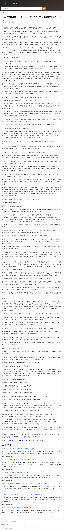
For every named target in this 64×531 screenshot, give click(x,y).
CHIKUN (38, 440)
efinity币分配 (44, 440)
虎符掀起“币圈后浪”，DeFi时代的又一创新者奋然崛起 (19, 448)
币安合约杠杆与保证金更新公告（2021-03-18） (17, 507)
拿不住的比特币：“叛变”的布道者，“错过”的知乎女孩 (19, 459)
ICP (5, 12)
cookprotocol (21, 440)
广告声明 (14, 521)
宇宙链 (10, 528)
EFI (16, 440)
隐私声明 (8, 521)
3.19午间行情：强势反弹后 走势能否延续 (15, 472)
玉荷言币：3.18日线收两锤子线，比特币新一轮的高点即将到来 (22, 494)
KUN (13, 440)
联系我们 (3, 521)
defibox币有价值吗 (30, 440)
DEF (11, 440)
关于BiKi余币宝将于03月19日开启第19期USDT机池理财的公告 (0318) (24, 483)
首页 (1, 12)
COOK (8, 440)
